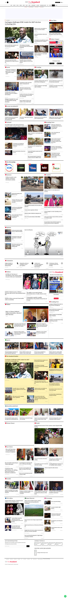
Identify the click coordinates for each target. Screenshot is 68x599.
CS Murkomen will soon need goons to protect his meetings (53, 264)
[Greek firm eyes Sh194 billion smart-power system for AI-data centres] (8, 209)
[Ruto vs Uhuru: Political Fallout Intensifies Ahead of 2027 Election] (56, 27)
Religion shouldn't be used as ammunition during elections (9, 264)
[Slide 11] (27, 443)
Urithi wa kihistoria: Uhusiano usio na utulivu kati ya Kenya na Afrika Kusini (40, 492)
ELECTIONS (38, 5)
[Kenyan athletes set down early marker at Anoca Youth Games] (26, 346)
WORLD (24, 5)
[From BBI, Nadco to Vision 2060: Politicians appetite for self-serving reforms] (8, 390)
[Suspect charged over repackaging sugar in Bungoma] (41, 49)
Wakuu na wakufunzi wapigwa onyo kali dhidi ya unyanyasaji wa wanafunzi (26, 492)
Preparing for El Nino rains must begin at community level (17, 237)
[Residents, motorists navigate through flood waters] (19, 435)
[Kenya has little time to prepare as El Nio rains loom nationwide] (56, 74)
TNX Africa (9, 498)
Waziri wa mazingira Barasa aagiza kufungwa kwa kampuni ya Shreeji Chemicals (11, 491)
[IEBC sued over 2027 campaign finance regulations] (35, 141)
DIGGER (56, 5)
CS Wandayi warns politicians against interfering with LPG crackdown (18, 144)
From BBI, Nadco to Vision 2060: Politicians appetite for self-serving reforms (26, 61)
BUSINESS (21, 5)
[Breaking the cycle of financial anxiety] (47, 522)
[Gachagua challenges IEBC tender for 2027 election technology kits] (19, 35)
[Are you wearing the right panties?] (47, 508)
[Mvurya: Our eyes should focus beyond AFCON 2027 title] (41, 346)
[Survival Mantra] (44, 243)
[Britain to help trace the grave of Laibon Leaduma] (53, 200)
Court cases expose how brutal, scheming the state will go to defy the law (11, 61)
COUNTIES (14, 5)
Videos (8, 304)
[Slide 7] (21, 443)
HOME (11, 5)
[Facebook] (38, 543)
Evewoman (49, 498)
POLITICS (17, 5)
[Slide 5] (18, 443)
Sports (8, 340)
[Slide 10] (25, 443)
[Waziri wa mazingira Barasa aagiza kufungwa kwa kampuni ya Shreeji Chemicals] (12, 485)
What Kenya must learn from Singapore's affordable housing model (17, 245)
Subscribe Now (56, 49)
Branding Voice (50, 122)
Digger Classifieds (40, 552)
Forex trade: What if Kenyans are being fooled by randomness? (17, 216)
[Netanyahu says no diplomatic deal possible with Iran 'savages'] (56, 452)
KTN (47, 5)
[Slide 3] (15, 443)
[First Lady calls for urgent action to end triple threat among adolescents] (12, 412)
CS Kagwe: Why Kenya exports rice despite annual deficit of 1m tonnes (17, 201)
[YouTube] (59, 543)
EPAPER (53, 5)
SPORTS (29, 5)
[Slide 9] (24, 443)
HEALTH (26, 5)
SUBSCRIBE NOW (57, 2)
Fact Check (9, 447)
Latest (8, 67)
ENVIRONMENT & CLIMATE (43, 5)
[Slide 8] (22, 443)
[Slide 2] (14, 443)
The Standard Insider (12, 356)
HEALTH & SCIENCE (12, 406)
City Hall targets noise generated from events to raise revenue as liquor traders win (16, 125)
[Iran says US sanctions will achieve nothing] (41, 452)
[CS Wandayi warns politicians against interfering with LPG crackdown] (8, 145)
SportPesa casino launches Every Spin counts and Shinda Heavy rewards (56, 147)
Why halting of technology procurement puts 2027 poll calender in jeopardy (26, 46)
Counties (48, 175)
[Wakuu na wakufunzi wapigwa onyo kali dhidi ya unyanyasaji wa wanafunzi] (26, 485)
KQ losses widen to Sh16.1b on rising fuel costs (33, 213)
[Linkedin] (52, 543)
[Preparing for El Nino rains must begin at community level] (8, 238)
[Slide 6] (20, 443)
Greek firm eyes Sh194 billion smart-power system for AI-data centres (17, 208)
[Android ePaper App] (52, 63)
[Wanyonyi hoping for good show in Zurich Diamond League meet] (12, 346)
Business (8, 175)
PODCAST (50, 5)
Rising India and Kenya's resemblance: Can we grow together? (24, 264)
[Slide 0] (11, 443)
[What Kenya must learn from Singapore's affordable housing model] (8, 246)
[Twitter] (45, 543)
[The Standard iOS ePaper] (59, 63)
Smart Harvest (30, 498)
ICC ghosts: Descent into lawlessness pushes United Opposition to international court (11, 118)
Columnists (9, 260)
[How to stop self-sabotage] (47, 502)
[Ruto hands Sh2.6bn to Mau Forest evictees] (8, 152)
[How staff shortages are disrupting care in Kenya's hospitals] (25, 454)
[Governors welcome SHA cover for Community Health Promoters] (56, 412)
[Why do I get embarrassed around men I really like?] (47, 515)
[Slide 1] (12, 443)
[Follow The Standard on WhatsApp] (65, 596)
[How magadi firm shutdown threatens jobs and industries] (34, 198)
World (37, 423)
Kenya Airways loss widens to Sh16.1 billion (32, 216)
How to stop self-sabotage (55, 501)
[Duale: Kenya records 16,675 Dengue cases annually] (26, 412)
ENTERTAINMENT (33, 5)
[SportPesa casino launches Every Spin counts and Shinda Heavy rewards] (47, 148)
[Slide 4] (17, 443)
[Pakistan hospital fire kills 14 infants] (39, 470)
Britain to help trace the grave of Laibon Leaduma (53, 207)
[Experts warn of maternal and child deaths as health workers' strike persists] (41, 412)
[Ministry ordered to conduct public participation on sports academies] (56, 346)
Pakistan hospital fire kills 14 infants (51, 467)
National (8, 122)
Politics (8, 271)
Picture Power (10, 423)
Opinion (8, 227)
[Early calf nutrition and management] (47, 134)
